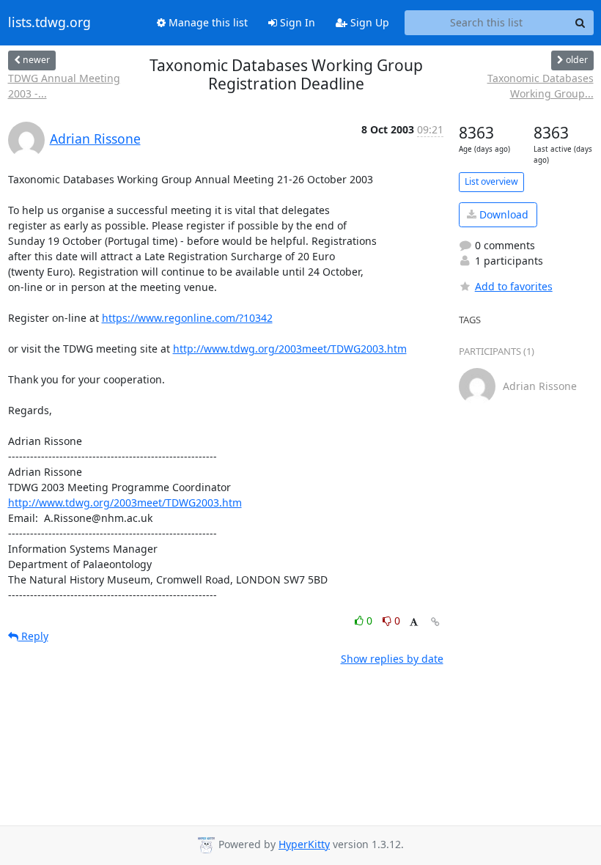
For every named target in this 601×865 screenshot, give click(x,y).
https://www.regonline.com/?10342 (187, 318)
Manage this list (207, 22)
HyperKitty (304, 844)
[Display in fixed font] (414, 623)
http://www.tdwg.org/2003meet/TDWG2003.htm (290, 349)
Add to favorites (514, 286)
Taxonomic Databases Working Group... (540, 85)
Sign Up (368, 22)
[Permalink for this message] (435, 622)
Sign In (296, 22)
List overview (491, 181)
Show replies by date (392, 659)
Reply (33, 636)
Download (502, 214)
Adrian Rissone (95, 138)
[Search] (580, 22)
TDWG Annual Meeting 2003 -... (64, 85)
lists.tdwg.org (49, 23)
